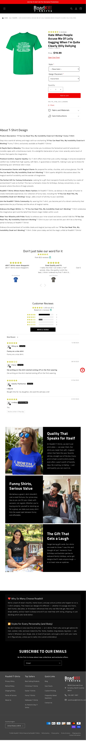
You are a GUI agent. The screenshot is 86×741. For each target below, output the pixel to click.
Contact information (75, 735)
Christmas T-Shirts (31, 686)
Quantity (51, 85)
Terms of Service (11, 695)
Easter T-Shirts (30, 691)
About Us (8, 700)
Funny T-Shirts (30, 695)
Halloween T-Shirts (31, 700)
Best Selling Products (32, 681)
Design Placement (56, 74)
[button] (4, 8)
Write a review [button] (43, 329)
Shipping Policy (10, 691)
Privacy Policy (9, 681)
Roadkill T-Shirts (18, 733)
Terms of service (65, 733)
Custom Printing (50, 691)
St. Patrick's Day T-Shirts (31, 706)
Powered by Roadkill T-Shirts (31, 733)
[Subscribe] (59, 663)
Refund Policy (9, 686)
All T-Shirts (13, 18)
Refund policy (45, 733)
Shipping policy (76, 733)
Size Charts (49, 686)
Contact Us (48, 703)
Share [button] (52, 105)
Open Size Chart (54, 57)
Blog (46, 681)
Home (6, 18)
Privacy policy (55, 733)
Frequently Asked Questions (51, 696)
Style (51, 64)
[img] (43, 254)
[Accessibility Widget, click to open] (82, 370)
